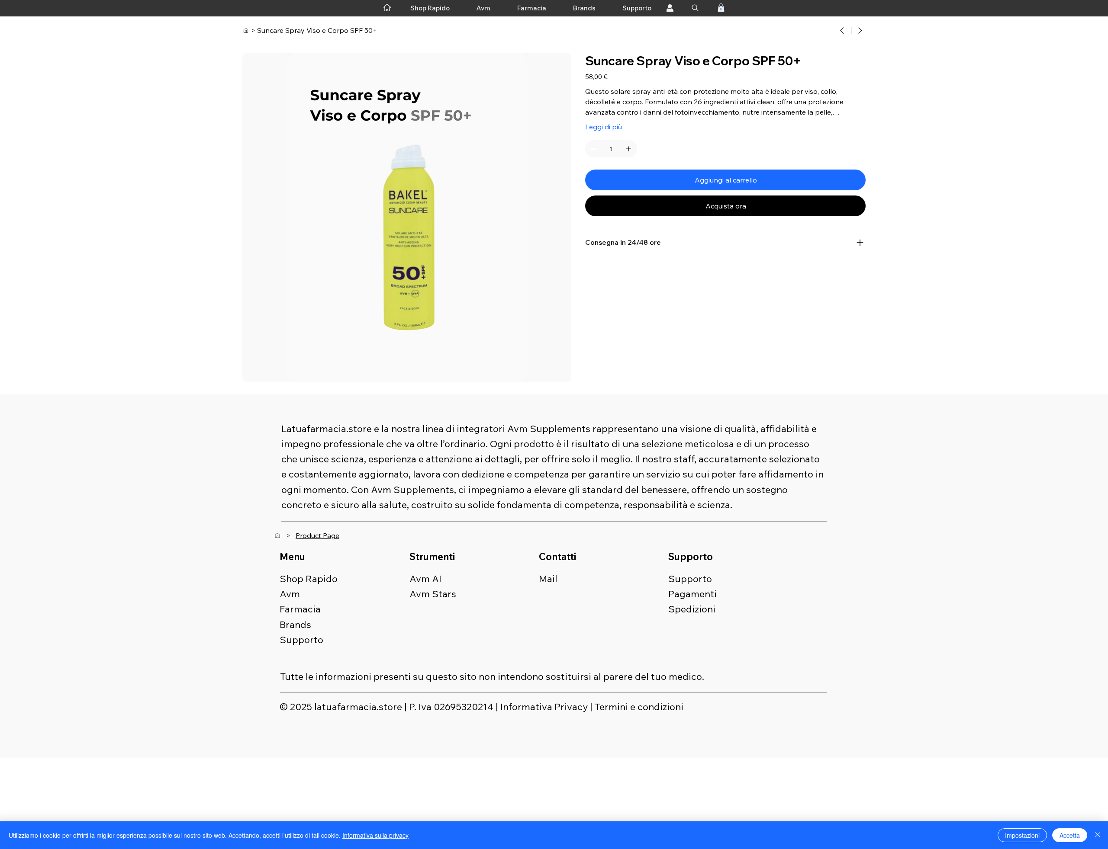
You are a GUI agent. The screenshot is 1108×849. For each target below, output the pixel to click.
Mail (548, 579)
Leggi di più (603, 126)
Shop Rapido (309, 579)
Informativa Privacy (544, 707)
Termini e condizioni (639, 707)
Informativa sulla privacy (375, 835)
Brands (295, 624)
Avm (290, 594)
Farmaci (298, 609)
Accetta (1070, 835)
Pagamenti (692, 594)
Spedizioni (691, 609)
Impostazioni (1022, 835)
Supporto (301, 640)
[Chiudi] (1097, 835)
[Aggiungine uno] (628, 148)
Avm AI (425, 579)
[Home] (245, 30)
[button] (721, 7)
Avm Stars (432, 594)
